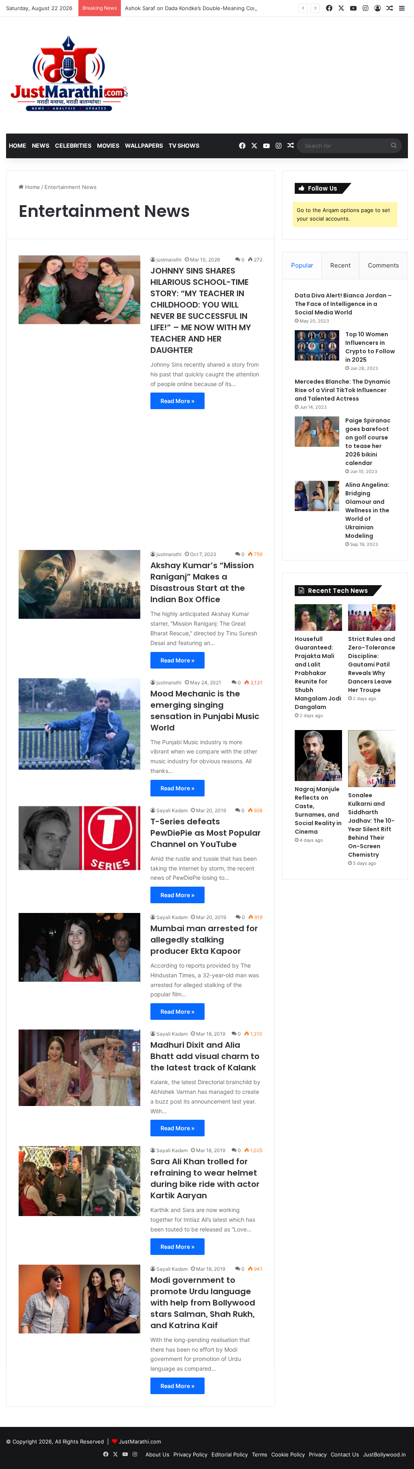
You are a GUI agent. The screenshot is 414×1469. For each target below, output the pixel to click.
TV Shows (184, 145)
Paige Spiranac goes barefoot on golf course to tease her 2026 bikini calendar (368, 441)
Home (17, 145)
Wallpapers (144, 145)
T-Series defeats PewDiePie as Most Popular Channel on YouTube (205, 833)
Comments (383, 265)
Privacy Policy (190, 1454)
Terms (259, 1454)
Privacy (318, 1454)
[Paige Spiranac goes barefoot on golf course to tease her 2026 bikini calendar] (317, 431)
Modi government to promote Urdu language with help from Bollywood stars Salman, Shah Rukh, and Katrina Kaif (202, 1302)
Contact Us (345, 1454)
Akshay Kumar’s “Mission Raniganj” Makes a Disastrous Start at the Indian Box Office (202, 582)
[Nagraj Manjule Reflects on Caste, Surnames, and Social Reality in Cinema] (318, 755)
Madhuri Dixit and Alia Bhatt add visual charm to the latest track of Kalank (205, 1056)
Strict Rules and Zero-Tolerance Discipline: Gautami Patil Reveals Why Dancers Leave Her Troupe (371, 664)
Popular (302, 265)
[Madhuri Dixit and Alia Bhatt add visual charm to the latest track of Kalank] (79, 1068)
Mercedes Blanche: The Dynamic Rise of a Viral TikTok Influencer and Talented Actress (343, 390)
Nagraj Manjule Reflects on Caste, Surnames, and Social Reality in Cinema (318, 810)
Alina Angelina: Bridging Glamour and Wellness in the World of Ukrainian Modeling (367, 510)
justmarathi (169, 260)
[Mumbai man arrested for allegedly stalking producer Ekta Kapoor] (79, 947)
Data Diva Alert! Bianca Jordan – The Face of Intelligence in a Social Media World (343, 303)
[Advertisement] (140, 475)
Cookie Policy (288, 1454)
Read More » (177, 400)
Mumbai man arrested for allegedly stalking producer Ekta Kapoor (204, 940)
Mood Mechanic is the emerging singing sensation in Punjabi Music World (204, 710)
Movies (108, 145)
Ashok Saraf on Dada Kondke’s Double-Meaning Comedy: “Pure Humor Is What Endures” (236, 8)
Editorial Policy (229, 1454)
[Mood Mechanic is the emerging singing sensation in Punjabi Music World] (79, 724)
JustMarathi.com (140, 1441)
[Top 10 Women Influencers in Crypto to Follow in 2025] (317, 345)
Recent (340, 265)
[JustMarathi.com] (69, 75)
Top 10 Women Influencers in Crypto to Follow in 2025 (370, 347)
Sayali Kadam (172, 810)
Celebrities (73, 145)
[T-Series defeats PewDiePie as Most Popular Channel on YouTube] (79, 838)
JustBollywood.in (384, 1454)
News (40, 145)
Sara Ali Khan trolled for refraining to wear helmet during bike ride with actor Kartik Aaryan (205, 1178)
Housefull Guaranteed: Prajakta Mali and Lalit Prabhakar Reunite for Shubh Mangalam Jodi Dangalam (318, 673)
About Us (157, 1454)
